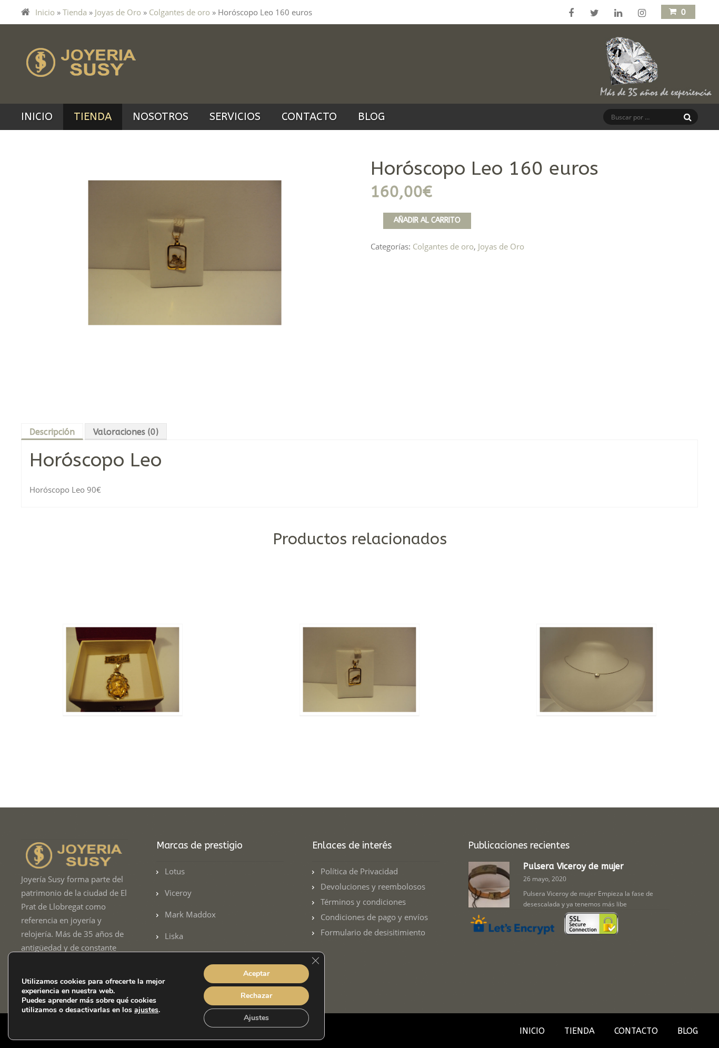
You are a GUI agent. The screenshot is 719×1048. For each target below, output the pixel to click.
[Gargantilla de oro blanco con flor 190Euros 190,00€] (596, 745)
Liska (174, 936)
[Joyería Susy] (79, 70)
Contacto (309, 117)
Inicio (45, 12)
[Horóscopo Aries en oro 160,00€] (359, 745)
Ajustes (256, 1018)
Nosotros (160, 117)
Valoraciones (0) (125, 432)
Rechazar (256, 996)
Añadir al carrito (427, 220)
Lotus (175, 871)
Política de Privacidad (359, 871)
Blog (371, 117)
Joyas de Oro (118, 12)
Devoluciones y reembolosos (373, 886)
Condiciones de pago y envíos (374, 917)
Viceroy (178, 892)
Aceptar (256, 974)
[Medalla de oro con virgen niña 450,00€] (122, 745)
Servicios (235, 117)
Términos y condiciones (363, 901)
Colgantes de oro (179, 12)
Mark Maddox (190, 914)
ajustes (146, 1010)
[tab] (53, 431)
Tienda (75, 12)
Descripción (52, 432)
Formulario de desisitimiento (373, 932)
